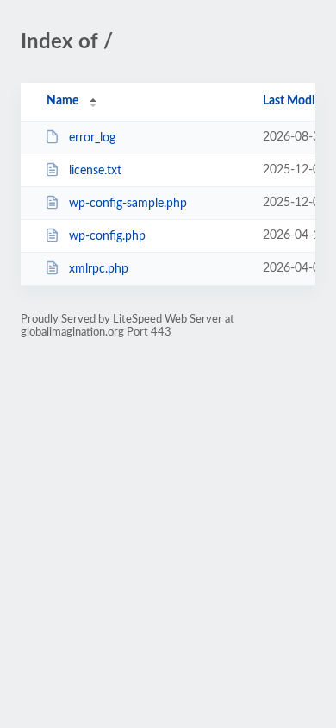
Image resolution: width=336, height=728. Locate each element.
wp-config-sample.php (128, 204)
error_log (92, 138)
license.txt (95, 171)
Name (62, 101)
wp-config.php (107, 236)
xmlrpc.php (98, 269)
